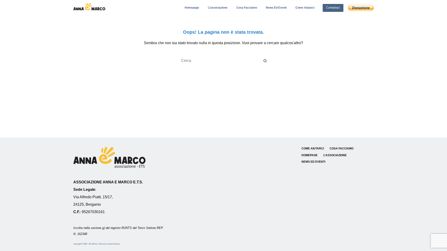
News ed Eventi (276, 7)
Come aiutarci (305, 7)
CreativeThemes (113, 244)
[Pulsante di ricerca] (265, 60)
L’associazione (217, 7)
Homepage (192, 7)
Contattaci (333, 7)
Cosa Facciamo (246, 7)
